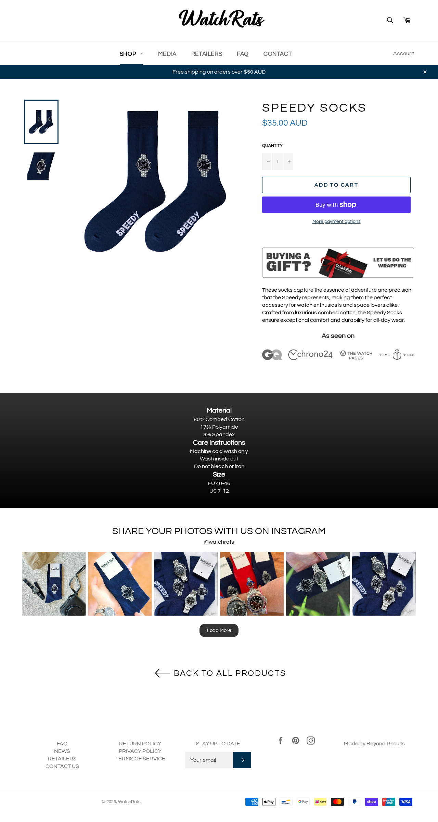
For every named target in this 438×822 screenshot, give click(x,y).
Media (167, 54)
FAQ (243, 54)
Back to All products (228, 673)
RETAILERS (62, 758)
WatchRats (129, 802)
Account (403, 53)
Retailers (206, 54)
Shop (129, 54)
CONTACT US (62, 766)
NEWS (62, 751)
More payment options (336, 221)
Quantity (272, 145)
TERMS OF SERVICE (140, 758)
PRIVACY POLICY (140, 751)
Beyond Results (385, 743)
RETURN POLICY (140, 743)
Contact (277, 54)
